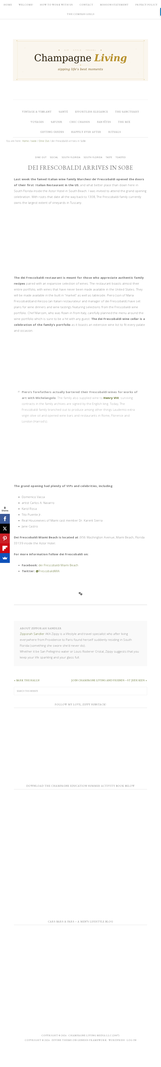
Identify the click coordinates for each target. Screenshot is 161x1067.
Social (54, 157)
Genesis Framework (92, 1040)
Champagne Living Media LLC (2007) (94, 1035)
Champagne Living (80, 60)
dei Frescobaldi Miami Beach (58, 565)
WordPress (117, 1040)
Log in (131, 1040)
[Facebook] (5, 519)
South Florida (71, 157)
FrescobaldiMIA (49, 571)
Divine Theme (62, 1040)
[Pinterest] (5, 538)
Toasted (121, 157)
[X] (5, 529)
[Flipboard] (5, 548)
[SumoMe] (5, 558)
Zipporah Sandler (32, 634)
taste (109, 157)
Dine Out (41, 157)
